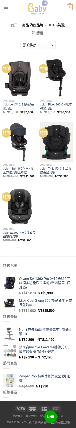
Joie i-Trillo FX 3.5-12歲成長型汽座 (56, 170)
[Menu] (5, 7)
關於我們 (17, 416)
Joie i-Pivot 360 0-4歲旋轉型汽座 (56, 106)
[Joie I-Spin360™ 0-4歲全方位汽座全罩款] (19, 142)
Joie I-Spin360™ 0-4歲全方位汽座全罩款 (18, 170)
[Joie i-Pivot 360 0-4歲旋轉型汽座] (56, 77)
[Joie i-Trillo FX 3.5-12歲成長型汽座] (56, 142)
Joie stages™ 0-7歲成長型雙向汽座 (19, 234)
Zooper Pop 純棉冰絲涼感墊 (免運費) (44, 378)
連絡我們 (31, 416)
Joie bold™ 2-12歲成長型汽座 (18, 106)
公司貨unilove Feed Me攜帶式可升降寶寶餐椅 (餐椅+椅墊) (45, 349)
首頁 (14, 25)
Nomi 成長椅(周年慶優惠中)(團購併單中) (45, 332)
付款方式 (58, 416)
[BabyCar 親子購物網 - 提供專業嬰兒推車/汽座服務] (38, 7)
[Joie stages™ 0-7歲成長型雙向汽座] (19, 206)
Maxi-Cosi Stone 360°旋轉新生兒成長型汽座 (45, 303)
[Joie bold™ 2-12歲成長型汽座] (19, 77)
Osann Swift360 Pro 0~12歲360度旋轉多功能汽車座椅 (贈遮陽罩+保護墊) (44, 283)
